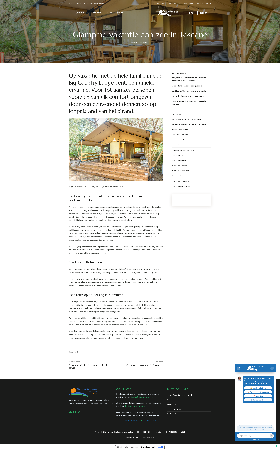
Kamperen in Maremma (180, 134)
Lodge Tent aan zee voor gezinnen (187, 86)
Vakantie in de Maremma (180, 170)
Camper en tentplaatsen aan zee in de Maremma (189, 103)
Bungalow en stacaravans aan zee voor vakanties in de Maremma (189, 79)
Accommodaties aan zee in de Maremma (186, 119)
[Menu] (71, 13)
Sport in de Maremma (179, 145)
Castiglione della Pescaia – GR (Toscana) (87, 3)
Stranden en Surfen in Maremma (183, 150)
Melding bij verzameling (127, 447)
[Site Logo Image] (167, 13)
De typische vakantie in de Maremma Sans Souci (189, 124)
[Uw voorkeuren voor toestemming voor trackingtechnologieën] (276, 446)
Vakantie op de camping (140, 42)
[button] (191, 13)
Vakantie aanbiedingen (179, 160)
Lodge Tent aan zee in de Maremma (188, 96)
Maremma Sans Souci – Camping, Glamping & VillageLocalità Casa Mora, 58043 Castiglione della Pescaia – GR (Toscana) (91, 403)
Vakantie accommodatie (180, 165)
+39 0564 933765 (160, 3)
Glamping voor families (180, 129)
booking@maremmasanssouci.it (197, 3)
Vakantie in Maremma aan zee (182, 176)
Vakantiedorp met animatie (181, 186)
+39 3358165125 (175, 3)
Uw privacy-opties (149, 447)
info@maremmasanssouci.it (135, 406)
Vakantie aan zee (178, 155)
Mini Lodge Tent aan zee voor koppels (189, 91)
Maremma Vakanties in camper (182, 140)
